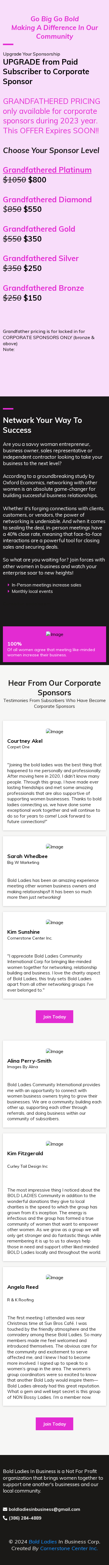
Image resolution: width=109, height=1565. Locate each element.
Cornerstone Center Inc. (29, 938)
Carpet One (18, 746)
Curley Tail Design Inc (27, 1166)
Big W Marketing (23, 862)
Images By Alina (22, 1066)
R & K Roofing (20, 1299)
